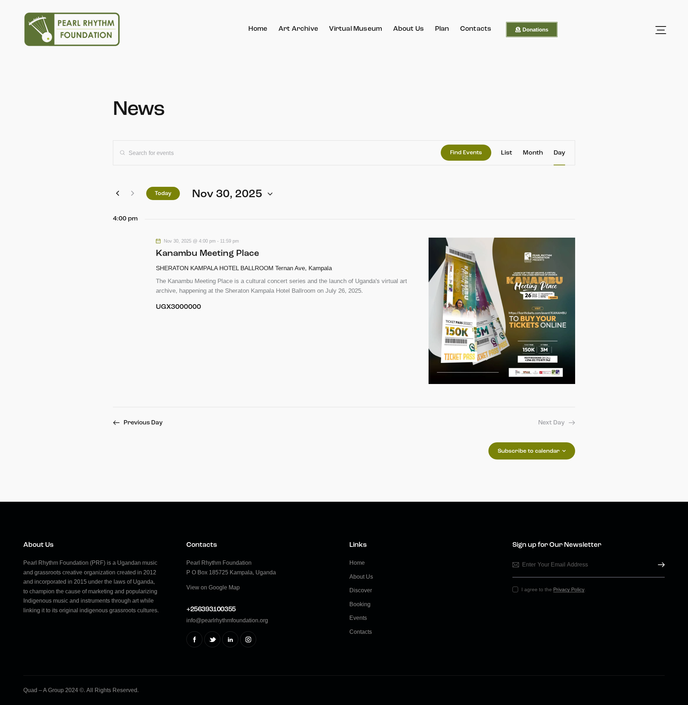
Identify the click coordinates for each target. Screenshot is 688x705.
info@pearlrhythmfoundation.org (227, 620)
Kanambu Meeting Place (207, 253)
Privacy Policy (568, 589)
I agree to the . (553, 589)
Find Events (466, 153)
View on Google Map (213, 587)
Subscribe (659, 565)
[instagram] (248, 639)
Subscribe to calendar (529, 451)
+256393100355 (211, 609)
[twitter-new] (212, 639)
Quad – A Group (43, 690)
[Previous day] (117, 193)
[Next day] (132, 193)
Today (163, 193)
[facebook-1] (194, 639)
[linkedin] (230, 639)
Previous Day (143, 423)
